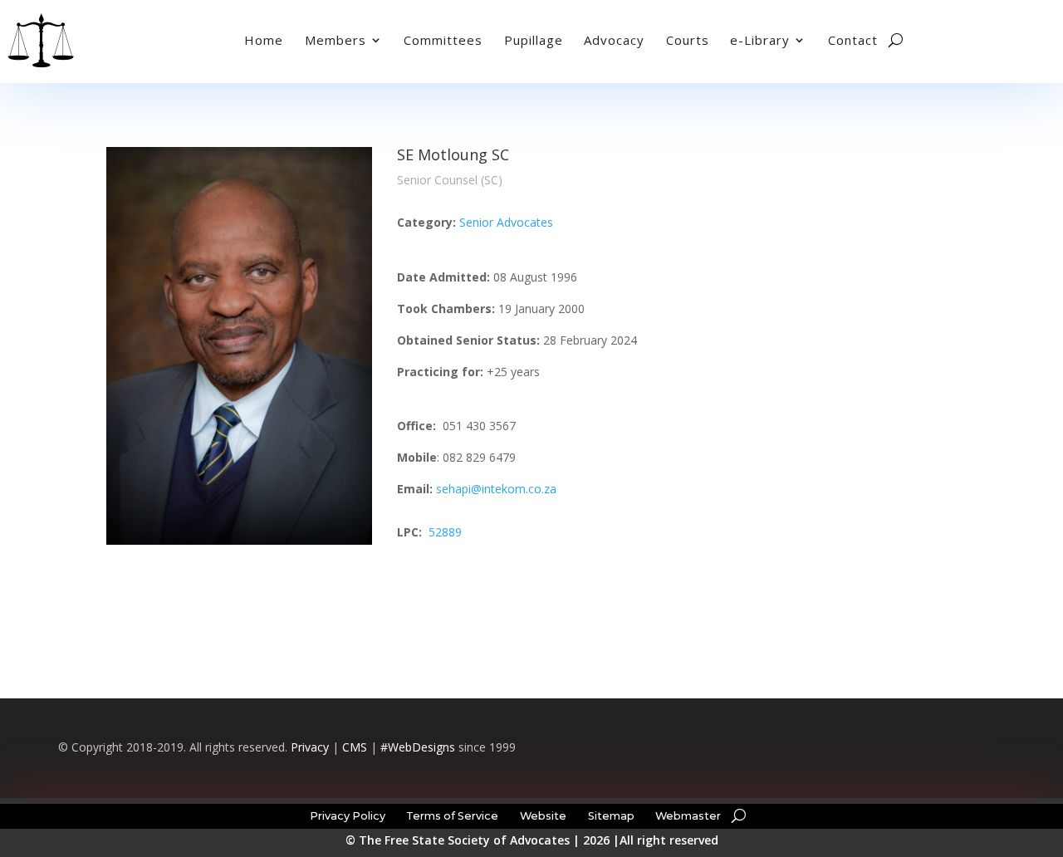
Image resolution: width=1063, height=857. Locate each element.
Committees (443, 40)
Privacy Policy (347, 816)
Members (335, 40)
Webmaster (688, 816)
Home (263, 40)
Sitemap (611, 816)
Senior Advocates (506, 222)
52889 (445, 532)
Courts (687, 40)
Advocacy (614, 40)
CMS (354, 747)
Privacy (310, 747)
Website (543, 816)
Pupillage (533, 40)
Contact (853, 40)
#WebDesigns (417, 747)
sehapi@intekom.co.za (496, 489)
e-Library (760, 40)
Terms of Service (452, 816)
